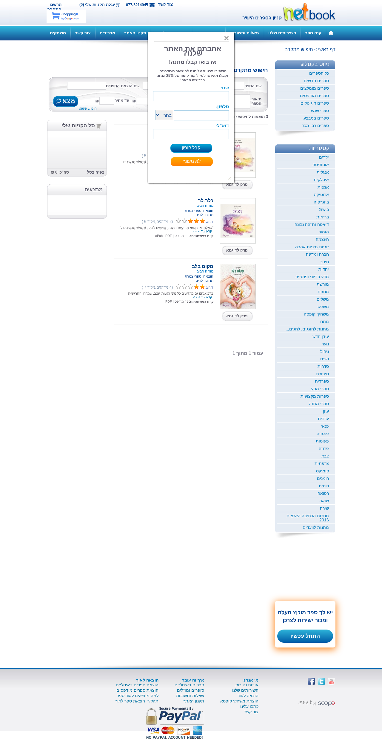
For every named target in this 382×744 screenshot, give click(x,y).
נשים (324, 358)
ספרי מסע (320, 388)
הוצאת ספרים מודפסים (137, 690)
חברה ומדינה (317, 254)
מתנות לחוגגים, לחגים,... (306, 329)
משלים (323, 299)
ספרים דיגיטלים (315, 103)
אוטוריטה (320, 164)
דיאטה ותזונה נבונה (312, 224)
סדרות (323, 366)
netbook (285, 12)
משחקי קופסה (316, 314)
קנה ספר (313, 32)
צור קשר (165, 4)
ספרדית (322, 381)
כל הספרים (319, 73)
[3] (178, 221)
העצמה (322, 239)
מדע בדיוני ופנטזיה (312, 276)
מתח (324, 321)
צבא (325, 456)
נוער (325, 344)
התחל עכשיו (305, 636)
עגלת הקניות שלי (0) (97, 5)
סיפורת (322, 373)
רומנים (323, 478)
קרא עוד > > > (202, 231)
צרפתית (322, 463)
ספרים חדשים (316, 80)
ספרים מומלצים (314, 88)
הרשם (55, 4)
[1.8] (178, 287)
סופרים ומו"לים (190, 690)
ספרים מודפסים (314, 95)
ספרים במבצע (316, 118)
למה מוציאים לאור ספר (137, 695)
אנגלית (323, 172)
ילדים (324, 157)
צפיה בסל (95, 172)
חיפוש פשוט (88, 108)
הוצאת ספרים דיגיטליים (137, 684)
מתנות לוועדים (316, 527)
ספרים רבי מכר (315, 125)
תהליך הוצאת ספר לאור (136, 701)
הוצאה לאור (248, 695)
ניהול (324, 351)
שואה (324, 500)
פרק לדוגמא (236, 184)
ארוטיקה (321, 194)
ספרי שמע (320, 110)
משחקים (58, 32)
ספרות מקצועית (315, 396)
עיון (326, 411)
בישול (324, 209)
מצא (67, 102)
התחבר (54, 9)
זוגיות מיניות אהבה (312, 246)
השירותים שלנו (282, 32)
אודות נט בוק (246, 684)
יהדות (323, 269)
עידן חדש (320, 336)
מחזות (323, 291)
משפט (323, 306)
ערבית (323, 418)
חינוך (324, 261)
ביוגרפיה (321, 202)
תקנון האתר (135, 32)
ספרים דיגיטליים (189, 684)
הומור (324, 231)
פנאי (325, 426)
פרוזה (324, 448)
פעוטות (322, 441)
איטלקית (321, 179)
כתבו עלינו (249, 706)
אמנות (323, 187)
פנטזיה (323, 433)
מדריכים (107, 32)
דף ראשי (326, 49)
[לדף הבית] (331, 32)
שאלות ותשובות (244, 32)
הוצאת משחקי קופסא (239, 701)
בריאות (322, 217)
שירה (324, 508)
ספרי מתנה (319, 403)
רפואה (323, 493)
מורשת (323, 284)
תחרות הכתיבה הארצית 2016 (307, 517)
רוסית (324, 485)
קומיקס (322, 471)
